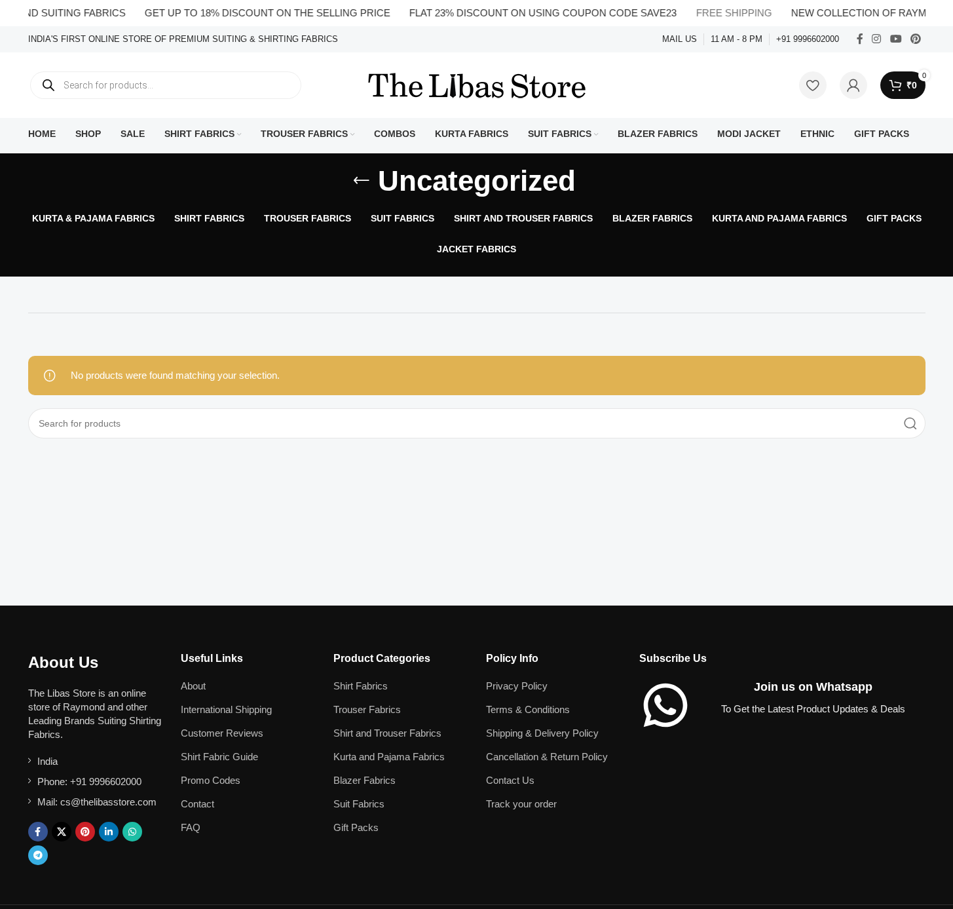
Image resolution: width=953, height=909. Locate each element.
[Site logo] (477, 84)
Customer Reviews (222, 733)
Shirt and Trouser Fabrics (387, 733)
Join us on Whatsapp (813, 686)
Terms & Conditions (528, 709)
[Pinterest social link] (915, 39)
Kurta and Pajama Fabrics (389, 756)
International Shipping (226, 709)
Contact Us (510, 780)
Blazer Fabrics (364, 780)
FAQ (190, 827)
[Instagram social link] (877, 39)
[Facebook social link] (860, 39)
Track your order (521, 803)
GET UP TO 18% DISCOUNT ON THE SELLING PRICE (257, 12)
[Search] (910, 423)
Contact (197, 803)
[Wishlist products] (813, 85)
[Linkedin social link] (109, 831)
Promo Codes (210, 780)
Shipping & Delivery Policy (542, 733)
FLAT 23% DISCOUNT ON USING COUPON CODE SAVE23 (532, 12)
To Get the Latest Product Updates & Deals (813, 708)
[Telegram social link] (38, 855)
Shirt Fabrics (360, 685)
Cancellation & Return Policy (547, 756)
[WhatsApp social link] (132, 831)
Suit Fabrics (358, 803)
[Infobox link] (183, 39)
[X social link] (61, 831)
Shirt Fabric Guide (219, 756)
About (193, 685)
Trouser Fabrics (367, 709)
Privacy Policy (517, 685)
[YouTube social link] (896, 39)
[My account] (853, 85)
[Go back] (361, 181)
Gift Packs (356, 827)
